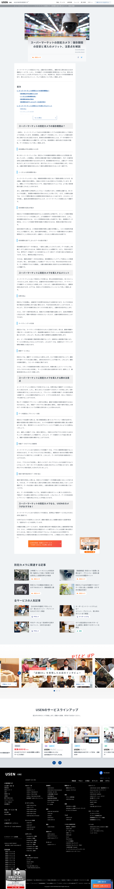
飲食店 (74, 781)
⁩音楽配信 (48, 785)
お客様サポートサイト (11, 823)
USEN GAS (68, 819)
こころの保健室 (69, 841)
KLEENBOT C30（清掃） (33, 848)
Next (94, 673)
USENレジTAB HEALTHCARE (33, 796)
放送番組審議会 (42, 883)
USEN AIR (49, 813)
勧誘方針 (64, 880)
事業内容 (6, 787)
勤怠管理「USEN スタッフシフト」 (35, 798)
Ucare (67, 837)
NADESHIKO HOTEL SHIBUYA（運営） (99, 827)
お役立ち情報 (7, 814)
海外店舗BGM (50, 796)
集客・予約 (28, 855)
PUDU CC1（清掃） (31, 844)
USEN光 (49, 815)
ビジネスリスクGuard (71, 810)
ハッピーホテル (93, 833)
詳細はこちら (7, 684)
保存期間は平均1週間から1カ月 (29, 93)
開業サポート (68, 785)
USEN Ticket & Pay (31, 805)
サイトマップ (34, 883)
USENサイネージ (51, 844)
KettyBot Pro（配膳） (32, 836)
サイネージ (48, 842)
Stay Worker (69, 839)
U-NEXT (92, 804)
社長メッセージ (8, 789)
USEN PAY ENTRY (31, 827)
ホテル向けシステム (94, 829)
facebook (78, 57)
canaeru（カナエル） (71, 790)
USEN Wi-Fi (50, 817)
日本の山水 (68, 835)
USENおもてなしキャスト (72, 843)
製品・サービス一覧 (10, 810)
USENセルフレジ (31, 790)
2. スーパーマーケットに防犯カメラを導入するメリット (34, 106)
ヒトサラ (29, 860)
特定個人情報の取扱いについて (54, 880)
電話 (47, 824)
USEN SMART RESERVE (32, 857)
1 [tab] (54, 691)
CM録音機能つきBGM (52, 794)
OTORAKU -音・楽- (52, 792)
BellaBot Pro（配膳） (32, 840)
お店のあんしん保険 (70, 806)
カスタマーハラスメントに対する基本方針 (66, 883)
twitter (81, 57)
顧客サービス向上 (25, 114)
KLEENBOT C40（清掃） (33, 846)
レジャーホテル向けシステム (97, 831)
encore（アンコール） (95, 792)
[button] (54, 762)
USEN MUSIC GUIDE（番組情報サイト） (100, 788)
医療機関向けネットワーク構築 (97, 817)
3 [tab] (59, 691)
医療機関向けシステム (95, 819)
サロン (81, 781)
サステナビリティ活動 (84, 880)
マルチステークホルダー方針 (84, 883)
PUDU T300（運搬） (32, 842)
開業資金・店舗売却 (70, 826)
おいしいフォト (93, 800)
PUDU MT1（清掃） (31, 850)
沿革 (5, 792)
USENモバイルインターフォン (73, 851)
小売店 (87, 781)
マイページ (13, 826)
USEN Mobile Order (31, 809)
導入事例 (83, 2)
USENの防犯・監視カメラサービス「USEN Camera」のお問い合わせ (41, 544)
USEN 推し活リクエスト (96, 806)
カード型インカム (70, 831)
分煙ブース (68, 833)
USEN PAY (29, 822)
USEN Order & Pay (31, 813)
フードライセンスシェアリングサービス (75, 849)
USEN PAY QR (30, 829)
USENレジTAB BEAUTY (32, 792)
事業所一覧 (7, 794)
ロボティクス (28, 834)
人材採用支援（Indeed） (72, 847)
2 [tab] (57, 691)
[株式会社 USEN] (15, 5)
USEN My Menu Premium (33, 815)
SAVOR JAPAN (30, 862)
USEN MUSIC (50, 788)
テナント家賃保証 (70, 797)
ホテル (107, 781)
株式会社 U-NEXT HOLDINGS (12, 845)
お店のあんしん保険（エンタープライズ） (76, 808)
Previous (19, 673)
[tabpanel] (57, 673)
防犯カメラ (38, 57)
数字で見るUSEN (8, 798)
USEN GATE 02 (51, 819)
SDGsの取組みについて (52, 883)
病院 (101, 781)
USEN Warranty (70, 799)
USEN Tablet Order (31, 811)
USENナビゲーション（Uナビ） (97, 796)
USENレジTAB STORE (32, 794)
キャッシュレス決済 (30, 820)
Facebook (107, 773)
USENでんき (69, 817)
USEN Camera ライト (52, 838)
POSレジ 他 (28, 785)
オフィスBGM (50, 802)
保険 (66, 804)
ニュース (76, 2)
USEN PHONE (50, 827)
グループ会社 (7, 802)
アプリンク (29, 864)
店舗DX (6, 796)
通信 (80, 631)
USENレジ (29, 788)
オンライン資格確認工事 (96, 815)
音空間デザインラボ (94, 798)
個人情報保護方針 (28, 880)
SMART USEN (93, 802)
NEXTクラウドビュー (52, 836)
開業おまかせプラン (70, 788)
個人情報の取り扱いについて (40, 880)
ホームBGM (50, 804)
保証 (66, 795)
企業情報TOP (8, 783)
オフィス (95, 781)
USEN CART (69, 828)
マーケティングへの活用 (27, 111)
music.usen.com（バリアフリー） (98, 790)
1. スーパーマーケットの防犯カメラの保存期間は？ (33, 91)
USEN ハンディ (30, 807)
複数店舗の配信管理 (52, 798)
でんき (66, 815)
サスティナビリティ (9, 800)
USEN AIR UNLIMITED (53, 811)
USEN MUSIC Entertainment (54, 790)
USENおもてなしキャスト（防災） (74, 845)
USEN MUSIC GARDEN (95, 794)
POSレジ (36, 616)
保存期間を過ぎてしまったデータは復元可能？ (33, 102)
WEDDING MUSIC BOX (53, 800)
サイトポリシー (27, 883)
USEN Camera (51, 834)
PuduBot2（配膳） (31, 838)
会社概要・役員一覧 (9, 785)
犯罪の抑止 (23, 109)
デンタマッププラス (94, 813)
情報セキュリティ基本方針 (72, 880)
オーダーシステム (84, 616)
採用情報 (6, 804)
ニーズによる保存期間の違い (28, 96)
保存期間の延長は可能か (27, 99)
